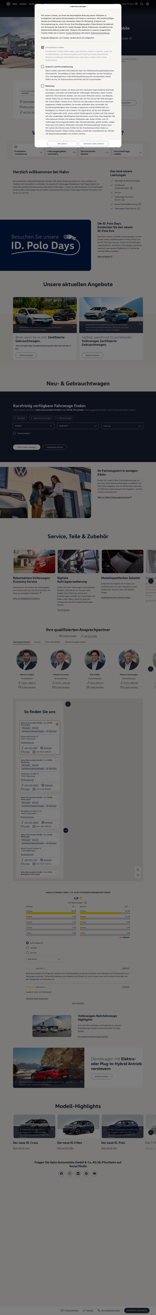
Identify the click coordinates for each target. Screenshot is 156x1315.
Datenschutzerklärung (100, 33)
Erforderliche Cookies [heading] (54, 47)
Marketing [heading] (49, 86)
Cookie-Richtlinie (73, 33)
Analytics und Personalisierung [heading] (59, 66)
